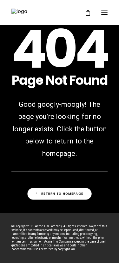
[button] (104, 12)
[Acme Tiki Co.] (44, 13)
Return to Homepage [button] (62, 194)
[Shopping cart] (85, 13)
